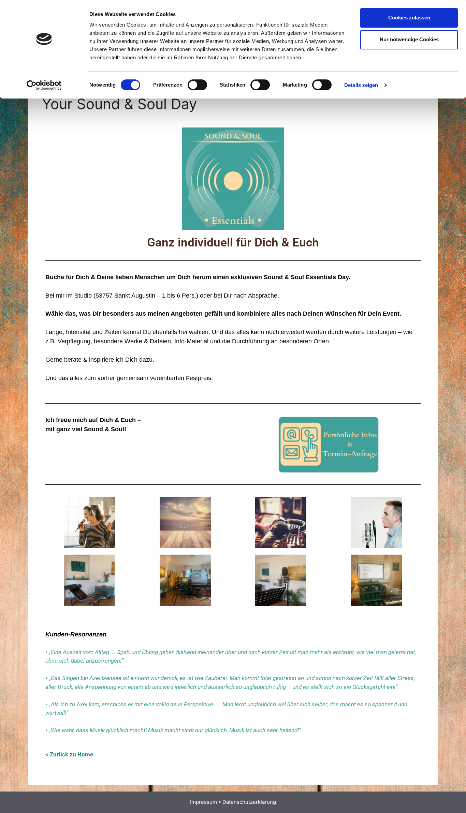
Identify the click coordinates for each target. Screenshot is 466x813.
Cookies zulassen (409, 17)
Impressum (203, 802)
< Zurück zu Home (69, 754)
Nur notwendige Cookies (409, 39)
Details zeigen (361, 85)
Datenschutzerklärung (249, 802)
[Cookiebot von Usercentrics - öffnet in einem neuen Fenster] (44, 85)
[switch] (197, 84)
